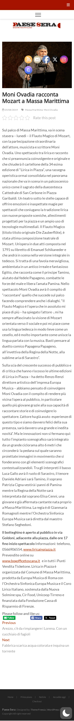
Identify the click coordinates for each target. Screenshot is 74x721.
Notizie (42, 697)
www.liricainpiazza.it (39, 549)
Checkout (37, 701)
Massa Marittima (34, 109)
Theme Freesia (38, 709)
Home (10, 697)
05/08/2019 (11, 109)
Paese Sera (8, 709)
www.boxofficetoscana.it (21, 561)
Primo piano (26, 697)
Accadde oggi (59, 697)
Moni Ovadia (51, 109)
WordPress (53, 709)
